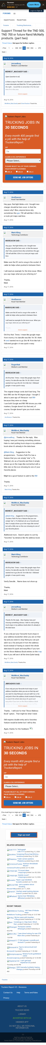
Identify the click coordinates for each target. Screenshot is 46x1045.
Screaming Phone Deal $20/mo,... (28, 854)
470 (39, 48)
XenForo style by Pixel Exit (23, 1037)
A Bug (16, 919)
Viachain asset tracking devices (27, 891)
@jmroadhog (9, 437)
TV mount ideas (23, 870)
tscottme (20, 856)
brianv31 (19, 893)
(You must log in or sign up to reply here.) (15, 812)
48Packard (21, 898)
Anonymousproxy (13, 958)
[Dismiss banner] (43, 4)
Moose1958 (11, 889)
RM (33, 397)
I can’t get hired (25, 961)
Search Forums (9, 20)
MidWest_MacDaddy (11, 103)
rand (7, 340)
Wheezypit (21, 929)
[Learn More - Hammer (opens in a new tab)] (23, 4)
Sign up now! (24, 835)
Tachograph (21, 849)
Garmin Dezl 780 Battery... (26, 896)
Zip (6, 147)
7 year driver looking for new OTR (29, 933)
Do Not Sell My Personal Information (22, 1027)
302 (24, 48)
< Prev (4, 48)
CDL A (9, 172)
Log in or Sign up (36, 10)
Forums (7, 13)
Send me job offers (23, 177)
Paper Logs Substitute (24, 880)
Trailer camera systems (25, 859)
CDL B (20, 172)
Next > (4, 52)
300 (16, 48)
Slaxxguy (19, 969)
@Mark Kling (9, 452)
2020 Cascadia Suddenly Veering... (28, 967)
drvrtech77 (21, 942)
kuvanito (19, 882)
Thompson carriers (24, 927)
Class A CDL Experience (15, 157)
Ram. (15, 924)
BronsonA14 (11, 951)
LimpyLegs (22, 872)
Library (22, 1014)
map (40, 652)
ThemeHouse (36, 1040)
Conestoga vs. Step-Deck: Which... (26, 922)
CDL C (30, 172)
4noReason (16, 197)
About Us (22, 1006)
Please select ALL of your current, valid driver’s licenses (20, 167)
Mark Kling (15, 232)
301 (20, 48)
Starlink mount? (23, 875)
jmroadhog (16, 63)
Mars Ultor (21, 935)
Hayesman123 (25, 962)
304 (32, 48)
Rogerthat (15, 365)
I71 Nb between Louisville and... (29, 940)
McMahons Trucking (14, 915)
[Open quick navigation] (41, 25)
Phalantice (21, 861)
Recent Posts (21, 20)
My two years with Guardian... (24, 917)
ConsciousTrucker (13, 868)
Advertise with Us (22, 1018)
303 (28, 48)
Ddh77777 (21, 851)
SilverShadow (25, 103)
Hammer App (22, 1022)
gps (18, 213)
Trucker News (22, 1010)
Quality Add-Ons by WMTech (23, 1039)
